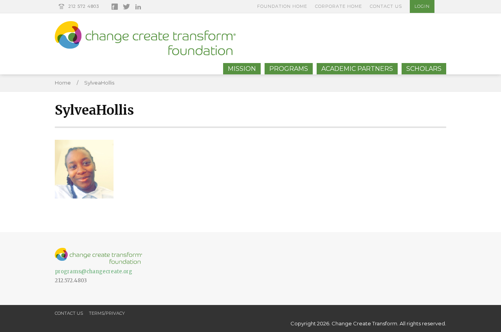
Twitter (126, 7)
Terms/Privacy (107, 313)
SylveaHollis (99, 82)
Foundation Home (282, 6)
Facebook (115, 7)
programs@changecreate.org (93, 271)
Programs (288, 68)
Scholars (424, 68)
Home (63, 82)
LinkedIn (138, 7)
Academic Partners (357, 68)
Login (422, 6)
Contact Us (386, 6)
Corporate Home (338, 6)
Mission (242, 68)
